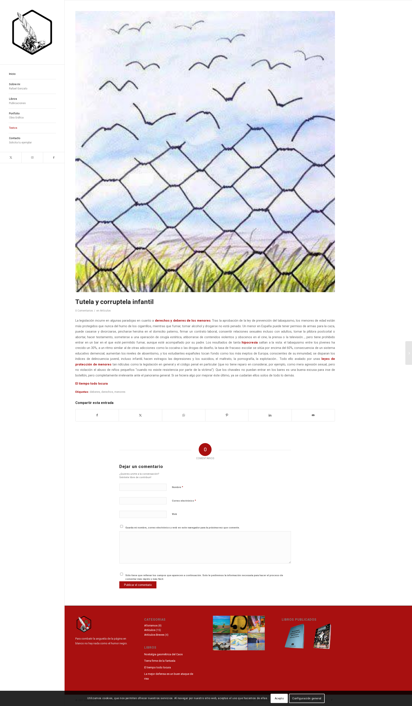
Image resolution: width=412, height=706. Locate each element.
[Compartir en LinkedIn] (269, 415)
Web (174, 514)
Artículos (105, 310)
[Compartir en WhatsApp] (183, 415)
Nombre (177, 487)
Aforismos (151, 625)
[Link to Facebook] (53, 157)
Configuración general (306, 698)
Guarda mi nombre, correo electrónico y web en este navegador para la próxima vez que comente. (182, 527)
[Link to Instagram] (32, 157)
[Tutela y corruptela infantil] (205, 151)
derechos (107, 391)
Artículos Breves (154, 634)
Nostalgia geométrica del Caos (163, 654)
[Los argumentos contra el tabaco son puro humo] (408, 353)
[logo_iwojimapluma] (32, 32)
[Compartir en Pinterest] (226, 415)
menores (119, 391)
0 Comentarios (84, 310)
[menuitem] (32, 74)
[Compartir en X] (140, 415)
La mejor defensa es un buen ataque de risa (168, 676)
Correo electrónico (184, 500)
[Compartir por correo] (313, 415)
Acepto (279, 698)
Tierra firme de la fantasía (159, 660)
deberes (95, 391)
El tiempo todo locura (91, 383)
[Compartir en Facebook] (97, 415)
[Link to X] (10, 157)
